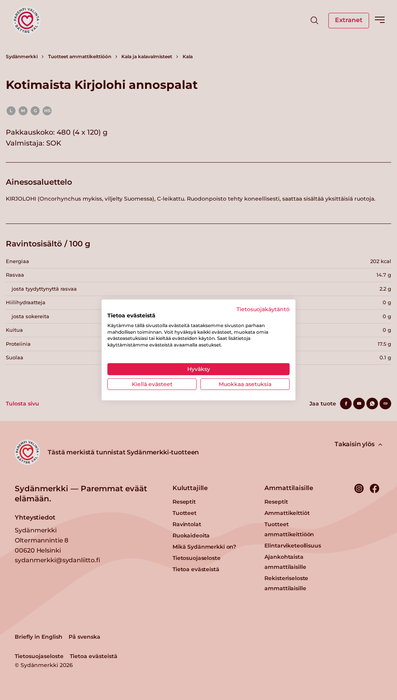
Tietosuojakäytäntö (263, 309)
